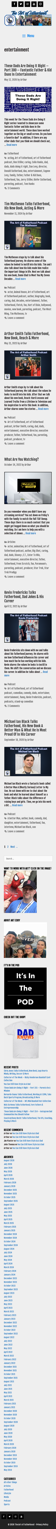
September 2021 (11, 1378)
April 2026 (8, 1175)
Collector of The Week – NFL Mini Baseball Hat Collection (27, 1101)
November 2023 (10, 1282)
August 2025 (9, 1204)
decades (20, 300)
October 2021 (9, 1374)
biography (39, 296)
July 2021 (8, 1385)
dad (46, 162)
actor (10, 292)
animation (19, 546)
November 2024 (10, 1238)
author (30, 296)
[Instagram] (27, 4)
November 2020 (10, 1414)
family (13, 175)
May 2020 (8, 1437)
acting (11, 157)
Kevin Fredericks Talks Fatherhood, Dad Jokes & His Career (24, 596)
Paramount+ (40, 563)
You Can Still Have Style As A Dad (17, 1084)
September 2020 (11, 1422)
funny (22, 697)
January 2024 (9, 1274)
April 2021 (8, 1396)
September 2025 (11, 1201)
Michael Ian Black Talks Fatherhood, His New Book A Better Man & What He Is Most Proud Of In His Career (25, 728)
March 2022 (9, 1356)
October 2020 (10, 1418)
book (48, 296)
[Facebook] (14, 4)
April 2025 (8, 1219)
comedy (27, 692)
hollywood (46, 305)
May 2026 (8, 1171)
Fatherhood (13, 153)
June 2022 (8, 1344)
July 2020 (8, 1429)
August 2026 (9, 1160)
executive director (29, 430)
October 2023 (10, 1286)
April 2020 (8, 1440)
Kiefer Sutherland (42, 179)
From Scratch (23, 563)
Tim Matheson (17, 313)
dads (6, 166)
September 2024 (11, 1245)
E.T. (24, 555)
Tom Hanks (29, 183)
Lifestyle (7, 1493)
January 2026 (9, 1186)
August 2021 (9, 1381)
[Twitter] (21, 4)
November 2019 (10, 1459)
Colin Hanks (37, 162)
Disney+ (18, 555)
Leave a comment (16, 317)
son (34, 827)
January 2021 (9, 1407)
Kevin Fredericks (34, 697)
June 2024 (8, 1256)
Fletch (19, 305)
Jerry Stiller (27, 179)
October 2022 (9, 1330)
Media (6, 1497)
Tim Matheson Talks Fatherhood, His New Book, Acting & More (27, 206)
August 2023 (9, 1293)
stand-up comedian (24, 701)
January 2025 (9, 1230)
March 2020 (9, 1444)
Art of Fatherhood (23, 157)
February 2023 (10, 1315)
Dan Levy (33, 166)
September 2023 (11, 1289)
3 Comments (14, 188)
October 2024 (10, 1241)
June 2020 (8, 1433)
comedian (18, 692)
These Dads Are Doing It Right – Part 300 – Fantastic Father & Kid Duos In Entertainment (28, 70)
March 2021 (9, 1400)
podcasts (8, 701)
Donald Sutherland (13, 170)
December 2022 (10, 1322)
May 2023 (8, 1304)
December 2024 (10, 1234)
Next (14, 846)
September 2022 (11, 1333)
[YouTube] (34, 4)
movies (7, 309)
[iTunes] (40, 4)
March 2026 (9, 1179)
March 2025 (9, 1223)
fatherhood (9, 179)
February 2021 (10, 1403)
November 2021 (10, 1370)
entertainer (43, 692)
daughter (8, 822)
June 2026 (8, 1168)
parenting (9, 183)
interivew (8, 827)
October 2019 (9, 1462)
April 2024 (8, 1263)
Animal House (20, 292)
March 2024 (9, 1267)
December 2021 (10, 1367)
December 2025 (10, 1190)
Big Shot (36, 550)
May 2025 (8, 1216)
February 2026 (10, 1182)
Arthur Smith (19, 426)
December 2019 (10, 1455)
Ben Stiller (18, 162)
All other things (10, 1482)
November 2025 (10, 1193)
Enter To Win (33, 555)
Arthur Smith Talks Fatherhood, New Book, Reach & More (26, 335)
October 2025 (9, 1197)
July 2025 (8, 1208)
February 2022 (10, 1359)
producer (17, 439)
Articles (11, 542)
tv (26, 313)
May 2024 (8, 1260)
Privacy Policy (42, 1524)
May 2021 (8, 1392)
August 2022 (9, 1337)
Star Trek (38, 568)
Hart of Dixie (34, 305)
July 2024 (8, 1252)
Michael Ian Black (23, 827)
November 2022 (10, 1326)
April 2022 (8, 1352)
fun (18, 179)
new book (16, 309)
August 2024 (9, 1249)
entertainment (35, 170)
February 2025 (10, 1227)
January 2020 (9, 1451)
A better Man (14, 818)
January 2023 (9, 1319)
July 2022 (8, 1341)
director (43, 166)
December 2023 (10, 1278)
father (20, 175)
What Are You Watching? (21, 459)
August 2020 (9, 1426)
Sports (6, 1504)
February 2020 (10, 1448)
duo (25, 170)
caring (28, 162)
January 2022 (9, 1363)
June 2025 (8, 1212)
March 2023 (9, 1311)
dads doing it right (19, 166)
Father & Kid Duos (32, 175)
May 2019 (8, 1470)
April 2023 (8, 1308)
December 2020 (10, 1411)
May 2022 (8, 1348)
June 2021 (8, 1389)
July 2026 (8, 1164)
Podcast (12, 287)
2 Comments (14, 705)
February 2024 (10, 1271)
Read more (12, 144)
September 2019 (11, 1466)
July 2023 (8, 1297)
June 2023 (8, 1300)
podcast (19, 183)
